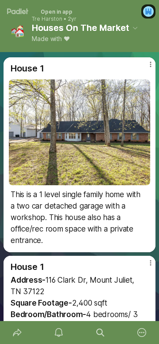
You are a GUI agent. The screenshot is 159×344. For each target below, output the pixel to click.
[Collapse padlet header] (135, 27)
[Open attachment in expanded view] (79, 132)
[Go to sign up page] (148, 11)
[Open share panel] (17, 332)
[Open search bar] (100, 332)
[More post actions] (144, 68)
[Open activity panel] (58, 332)
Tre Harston (47, 19)
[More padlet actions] (141, 332)
